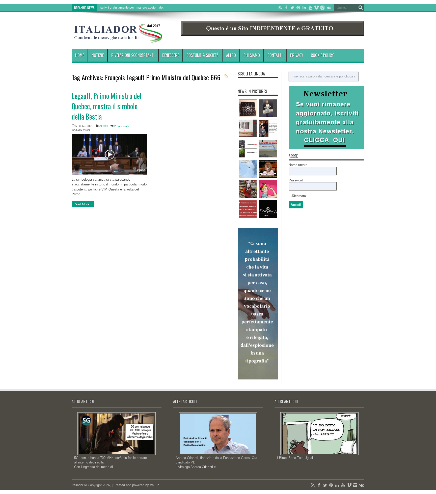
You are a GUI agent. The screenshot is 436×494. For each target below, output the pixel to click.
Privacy (296, 55)
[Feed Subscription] (226, 76)
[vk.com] (328, 8)
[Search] (360, 7)
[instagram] (322, 8)
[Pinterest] (298, 8)
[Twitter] (292, 8)
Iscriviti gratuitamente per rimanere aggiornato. (132, 7)
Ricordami (299, 196)
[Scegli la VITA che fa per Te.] (248, 148)
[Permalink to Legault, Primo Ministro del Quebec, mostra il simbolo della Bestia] (109, 173)
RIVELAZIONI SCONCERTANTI (133, 55)
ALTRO (231, 55)
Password (296, 180)
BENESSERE (170, 55)
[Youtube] (310, 8)
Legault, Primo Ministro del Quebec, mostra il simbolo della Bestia (107, 106)
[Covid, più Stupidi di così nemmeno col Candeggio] (248, 189)
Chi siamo (251, 55)
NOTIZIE (98, 55)
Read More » (82, 204)
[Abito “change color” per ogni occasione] (268, 108)
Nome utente (298, 165)
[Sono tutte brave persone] (268, 128)
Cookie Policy (322, 55)
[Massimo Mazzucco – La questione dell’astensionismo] (268, 148)
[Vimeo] (316, 8)
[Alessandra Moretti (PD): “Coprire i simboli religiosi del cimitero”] (268, 169)
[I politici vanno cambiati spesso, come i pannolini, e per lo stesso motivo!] (248, 209)
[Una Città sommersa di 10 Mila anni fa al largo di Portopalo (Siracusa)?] (248, 169)
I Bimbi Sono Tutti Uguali (295, 458)
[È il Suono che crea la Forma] (248, 108)
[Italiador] (118, 39)
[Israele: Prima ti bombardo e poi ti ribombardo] (268, 209)
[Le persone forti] (268, 189)
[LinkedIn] (304, 8)
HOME (79, 55)
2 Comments (121, 126)
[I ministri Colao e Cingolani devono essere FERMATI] (248, 128)
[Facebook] (286, 8)
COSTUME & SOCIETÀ (202, 55)
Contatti (275, 55)
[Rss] (280, 8)
